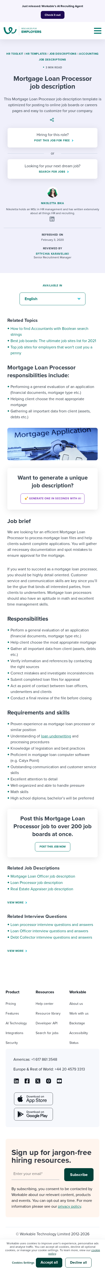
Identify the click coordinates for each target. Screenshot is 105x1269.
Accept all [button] (49, 1262)
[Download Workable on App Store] (32, 1098)
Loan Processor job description (36, 882)
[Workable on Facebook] (27, 1082)
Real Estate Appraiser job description (41, 889)
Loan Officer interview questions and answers (49, 931)
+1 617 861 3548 (44, 1059)
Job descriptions (63, 53)
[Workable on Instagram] (59, 1082)
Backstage (77, 1023)
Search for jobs (47, 1033)
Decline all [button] (78, 1262)
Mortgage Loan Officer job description (42, 876)
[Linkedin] (52, 219)
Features (12, 1013)
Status (74, 1043)
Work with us (79, 1013)
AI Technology (16, 1023)
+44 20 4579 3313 (70, 1069)
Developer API (46, 1023)
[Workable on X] (49, 1082)
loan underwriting (56, 736)
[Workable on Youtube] (38, 1082)
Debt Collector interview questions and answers (51, 937)
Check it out (53, 15)
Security (12, 1043)
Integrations (14, 1033)
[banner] (52, 489)
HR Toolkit (14, 53)
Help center (44, 1004)
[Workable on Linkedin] (16, 1082)
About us (76, 1004)
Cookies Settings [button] (23, 1262)
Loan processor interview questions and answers (51, 924)
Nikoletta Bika (52, 203)
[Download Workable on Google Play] (32, 1114)
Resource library (48, 1013)
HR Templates (36, 53)
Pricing (11, 1004)
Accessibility (78, 1033)
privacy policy (69, 1206)
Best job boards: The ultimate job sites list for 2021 (53, 340)
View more (15, 902)
